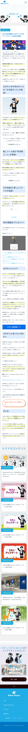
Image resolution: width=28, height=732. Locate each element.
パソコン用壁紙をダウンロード (11, 257)
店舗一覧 (6, 713)
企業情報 (7, 718)
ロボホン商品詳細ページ (14, 327)
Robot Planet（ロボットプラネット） (12, 380)
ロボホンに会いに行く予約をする (13, 403)
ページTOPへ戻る (14, 686)
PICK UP (6, 709)
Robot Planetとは (9, 705)
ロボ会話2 (14, 217)
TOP (5, 700)
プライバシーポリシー (17, 718)
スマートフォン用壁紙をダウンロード (13, 263)
